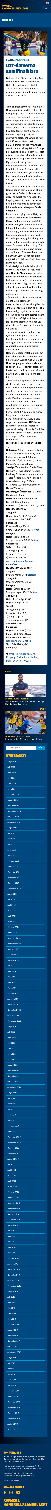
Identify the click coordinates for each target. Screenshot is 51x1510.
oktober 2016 (13, 1413)
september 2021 (14, 1087)
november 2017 (13, 1341)
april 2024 (11, 916)
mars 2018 (11, 1319)
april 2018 (11, 1313)
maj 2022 (11, 1043)
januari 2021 (12, 1131)
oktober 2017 (13, 1346)
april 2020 (11, 1181)
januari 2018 (12, 1330)
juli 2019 (11, 1231)
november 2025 (14, 811)
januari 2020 (13, 1197)
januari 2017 (12, 1396)
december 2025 (14, 805)
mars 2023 (11, 988)
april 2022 (11, 1048)
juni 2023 (11, 971)
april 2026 (11, 783)
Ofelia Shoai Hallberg (28, 657)
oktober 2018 (13, 1280)
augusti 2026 (13, 761)
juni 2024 (11, 905)
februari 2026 (13, 794)
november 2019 (13, 1208)
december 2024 (14, 872)
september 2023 (14, 955)
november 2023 (14, 943)
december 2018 (13, 1269)
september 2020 (14, 1153)
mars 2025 (11, 855)
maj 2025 (11, 844)
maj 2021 (11, 1109)
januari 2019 (12, 1264)
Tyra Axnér (27, 660)
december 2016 (13, 1402)
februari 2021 (13, 1126)
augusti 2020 (13, 1159)
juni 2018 (11, 1302)
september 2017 (14, 1352)
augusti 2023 (13, 960)
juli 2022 (11, 1032)
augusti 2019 (12, 1225)
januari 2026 (12, 800)
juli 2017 (11, 1363)
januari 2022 (12, 1065)
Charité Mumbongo (19, 653)
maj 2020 (11, 1175)
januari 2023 (12, 999)
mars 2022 (11, 1054)
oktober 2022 (13, 1015)
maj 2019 (11, 1242)
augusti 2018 (12, 1291)
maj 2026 (11, 778)
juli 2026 (11, 767)
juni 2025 (11, 839)
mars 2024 (11, 921)
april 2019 (11, 1247)
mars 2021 (11, 1120)
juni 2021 (11, 1104)
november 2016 (13, 1407)
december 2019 (13, 1203)
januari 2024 (12, 932)
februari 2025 (13, 861)
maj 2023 (11, 977)
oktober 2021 (13, 1081)
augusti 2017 (12, 1357)
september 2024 (14, 888)
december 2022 (14, 1004)
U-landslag (11, 60)
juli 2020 (11, 1164)
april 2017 (11, 1380)
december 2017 (13, 1335)
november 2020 (14, 1142)
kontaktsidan (19, 1461)
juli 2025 (11, 833)
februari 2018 (13, 1324)
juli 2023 (11, 966)
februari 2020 (13, 1192)
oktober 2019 (13, 1214)
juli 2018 (11, 1297)
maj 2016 (11, 1429)
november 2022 (14, 1010)
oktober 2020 (13, 1148)
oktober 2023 (13, 949)
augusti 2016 (12, 1424)
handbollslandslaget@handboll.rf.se (21, 1475)
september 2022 (14, 1021)
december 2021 (13, 1070)
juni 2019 (11, 1236)
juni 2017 (11, 1369)
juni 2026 (11, 772)
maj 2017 (11, 1374)
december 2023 (14, 938)
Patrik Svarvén (13, 660)
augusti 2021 (12, 1093)
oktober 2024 (13, 883)
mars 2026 (11, 789)
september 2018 (14, 1286)
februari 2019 (13, 1258)
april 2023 (11, 982)
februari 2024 (13, 927)
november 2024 (14, 877)
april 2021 (11, 1115)
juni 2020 (11, 1170)
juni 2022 (11, 1037)
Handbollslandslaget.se (18, 640)
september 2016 (14, 1418)
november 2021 (13, 1076)
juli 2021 (11, 1098)
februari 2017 (13, 1391)
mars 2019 (11, 1253)
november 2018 (13, 1275)
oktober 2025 (13, 817)
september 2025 (14, 822)
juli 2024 (11, 899)
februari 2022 (13, 1059)
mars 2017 (11, 1385)
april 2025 (11, 850)
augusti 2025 (13, 828)
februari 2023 (13, 993)
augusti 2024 (13, 894)
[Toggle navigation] (46, 8)
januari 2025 (12, 866)
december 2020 (14, 1137)
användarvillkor (15, 1480)
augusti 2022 (13, 1026)
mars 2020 (12, 1186)
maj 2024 (11, 910)
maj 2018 (11, 1308)
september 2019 (14, 1219)
